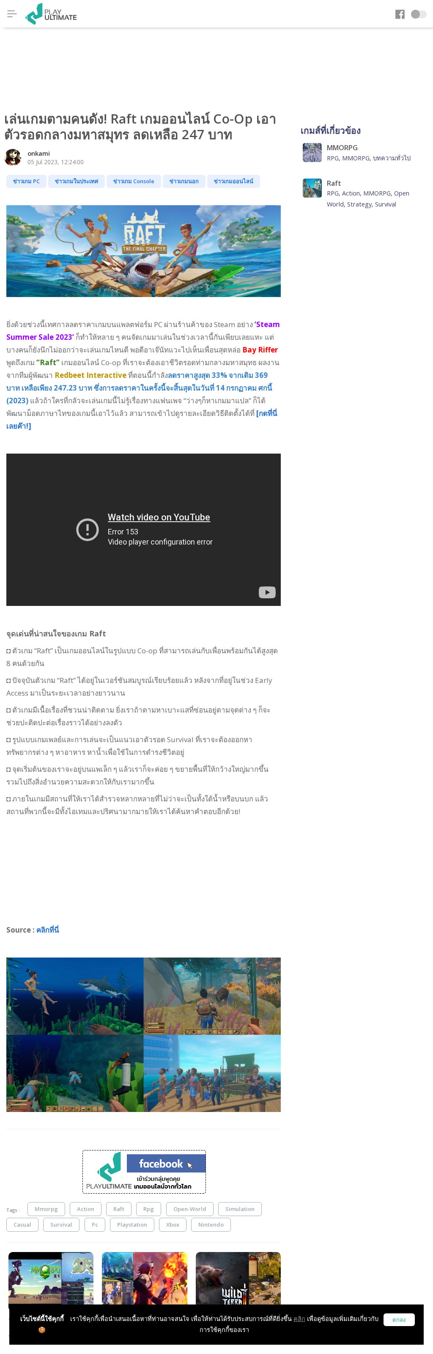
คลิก (299, 1319)
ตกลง (399, 1320)
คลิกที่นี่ (47, 930)
